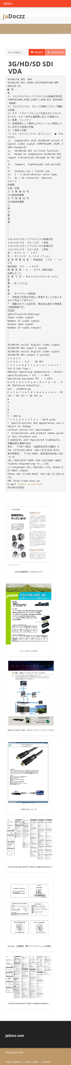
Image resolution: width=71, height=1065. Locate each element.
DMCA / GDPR (31, 1062)
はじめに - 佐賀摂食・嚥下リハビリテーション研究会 (29, 946)
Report (38, 52)
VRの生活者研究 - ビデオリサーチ (29, 571)
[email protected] (30, 484)
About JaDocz (13, 1062)
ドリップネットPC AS (29, 651)
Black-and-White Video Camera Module (29, 1003)
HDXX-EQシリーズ (28, 809)
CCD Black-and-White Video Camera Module (30, 867)
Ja (14, 16)
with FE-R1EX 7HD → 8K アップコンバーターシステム (31, 730)
